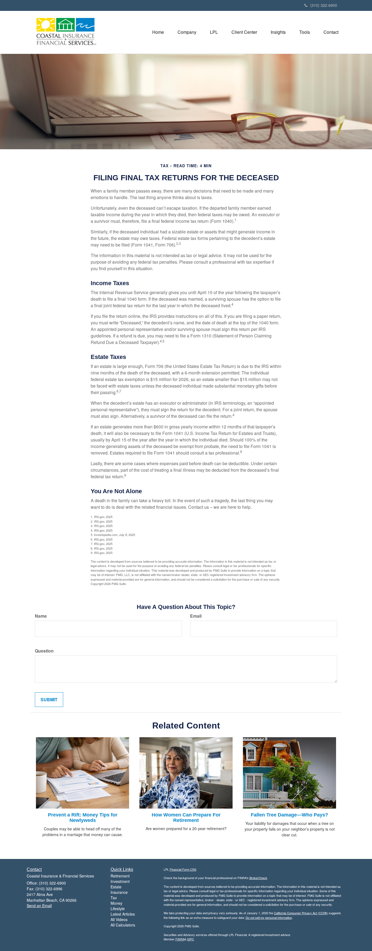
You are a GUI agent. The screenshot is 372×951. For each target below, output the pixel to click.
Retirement (120, 876)
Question (44, 651)
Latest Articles (123, 914)
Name (41, 616)
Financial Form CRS (183, 869)
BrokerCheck (258, 878)
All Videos (119, 919)
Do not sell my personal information (269, 917)
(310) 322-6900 (323, 5)
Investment (120, 881)
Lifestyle (118, 908)
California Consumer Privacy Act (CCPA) (301, 913)
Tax (114, 897)
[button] (187, 32)
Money (116, 903)
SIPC (190, 939)
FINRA (179, 939)
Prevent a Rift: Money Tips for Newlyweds (82, 817)
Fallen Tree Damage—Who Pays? (289, 815)
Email (196, 616)
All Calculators (123, 925)
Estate (116, 886)
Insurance (119, 892)
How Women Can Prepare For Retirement (186, 817)
